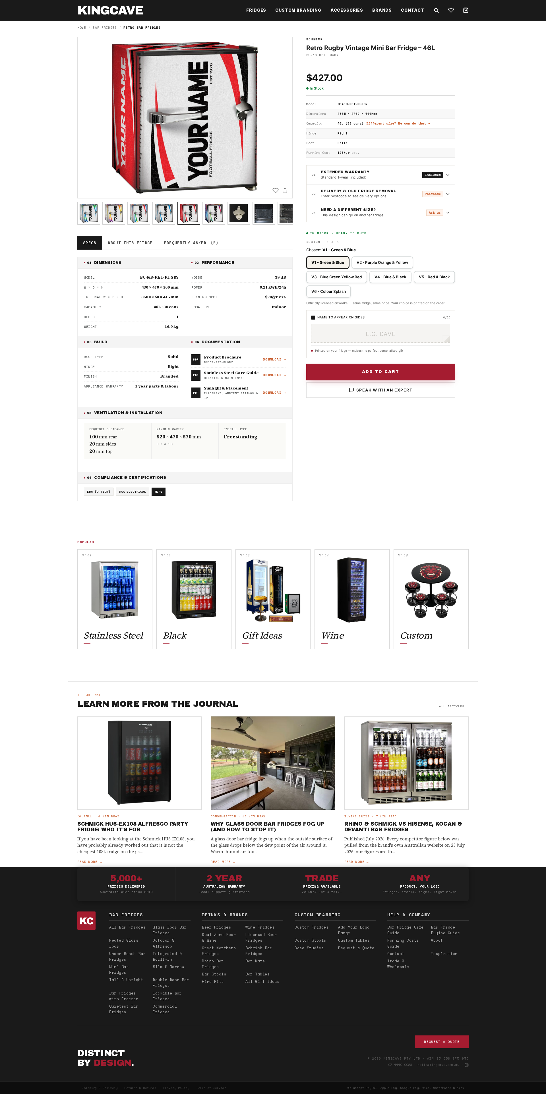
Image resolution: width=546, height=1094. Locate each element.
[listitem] (88, 213)
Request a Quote (356, 948)
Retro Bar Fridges (141, 27)
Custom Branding (298, 10)
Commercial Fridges (165, 1009)
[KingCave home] (87, 920)
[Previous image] (86, 117)
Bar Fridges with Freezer (123, 996)
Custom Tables (354, 940)
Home (81, 27)
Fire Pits (213, 981)
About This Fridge (130, 243)
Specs (89, 243)
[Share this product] (285, 190)
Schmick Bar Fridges (258, 950)
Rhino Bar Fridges (213, 963)
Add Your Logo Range (354, 930)
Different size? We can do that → (398, 123)
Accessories (346, 10)
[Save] (275, 190)
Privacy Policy (176, 1088)
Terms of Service (211, 1088)
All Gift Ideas (262, 981)
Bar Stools (214, 974)
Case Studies (309, 948)
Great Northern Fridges (219, 950)
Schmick (314, 39)
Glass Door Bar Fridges (170, 930)
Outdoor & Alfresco (164, 943)
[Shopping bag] (466, 10)
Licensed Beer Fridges (261, 937)
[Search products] (436, 10)
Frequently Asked (191, 243)
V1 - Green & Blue (327, 262)
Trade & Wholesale (398, 963)
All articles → (454, 706)
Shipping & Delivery (99, 1088)
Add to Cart (381, 372)
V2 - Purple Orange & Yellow (382, 262)
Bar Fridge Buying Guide (445, 930)
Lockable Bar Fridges (167, 996)
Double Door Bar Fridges (171, 982)
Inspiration (444, 953)
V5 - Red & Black (434, 277)
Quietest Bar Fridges (123, 1009)
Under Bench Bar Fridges (127, 956)
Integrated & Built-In (167, 956)
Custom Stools (310, 940)
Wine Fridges (259, 927)
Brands (382, 10)
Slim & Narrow (168, 966)
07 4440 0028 (400, 1064)
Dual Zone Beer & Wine (219, 937)
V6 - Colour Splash (328, 291)
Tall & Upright (126, 980)
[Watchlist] (451, 10)
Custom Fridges (311, 927)
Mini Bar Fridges (119, 969)
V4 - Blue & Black (390, 277)
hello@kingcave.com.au (438, 1064)
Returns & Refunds (140, 1088)
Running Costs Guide (403, 943)
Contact (412, 10)
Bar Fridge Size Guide (405, 930)
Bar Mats (255, 961)
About (437, 940)
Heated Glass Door (123, 943)
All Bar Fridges (127, 927)
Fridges (256, 10)
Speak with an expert (384, 390)
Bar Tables (257, 974)
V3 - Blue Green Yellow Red (336, 277)
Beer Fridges (216, 927)
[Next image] (283, 117)
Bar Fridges (105, 27)
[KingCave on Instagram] (467, 1065)
